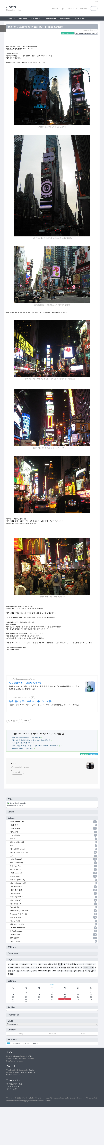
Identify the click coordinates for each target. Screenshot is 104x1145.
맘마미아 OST (53, 900)
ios (41, 967)
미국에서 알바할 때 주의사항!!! (22, 748)
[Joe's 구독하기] (8, 1043)
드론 (53, 845)
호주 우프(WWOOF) (53, 880)
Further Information (13, 1075)
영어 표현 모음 (79, 18)
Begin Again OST (53, 897)
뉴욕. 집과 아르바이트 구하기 (22, 743)
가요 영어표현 (53, 921)
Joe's (13, 763)
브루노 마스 (25, 971)
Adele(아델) (53, 907)
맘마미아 (33, 971)
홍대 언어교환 (79, 971)
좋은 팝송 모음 (53, 917)
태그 (11, 1084)
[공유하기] (14, 721)
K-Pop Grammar (53, 931)
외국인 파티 (42, 964)
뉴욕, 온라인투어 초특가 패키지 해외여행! (30, 701)
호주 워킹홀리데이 (71, 964)
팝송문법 (62, 967)
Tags (62, 8)
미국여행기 (52, 964)
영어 (49, 971)
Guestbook (72, 8)
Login (96, 1)
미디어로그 (18, 1084)
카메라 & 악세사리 (53, 842)
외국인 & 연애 (53, 941)
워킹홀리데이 (90, 964)
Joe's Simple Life (53, 822)
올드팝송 (33, 964)
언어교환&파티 (53, 938)
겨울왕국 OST (53, 893)
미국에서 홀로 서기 (50, 967)
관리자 (8, 1089)
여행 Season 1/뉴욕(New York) (85, 33)
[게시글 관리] (17, 721)
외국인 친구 (29, 22)
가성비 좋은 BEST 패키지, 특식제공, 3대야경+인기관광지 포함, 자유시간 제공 (44, 705)
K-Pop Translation (14, 22)
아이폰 (81, 964)
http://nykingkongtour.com (19, 679)
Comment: (93, 754)
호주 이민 (11, 18)
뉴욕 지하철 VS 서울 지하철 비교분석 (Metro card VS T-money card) (35, 746)
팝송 (60, 964)
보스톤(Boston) (53, 869)
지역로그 (9, 1086)
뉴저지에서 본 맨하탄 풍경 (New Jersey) (26, 737)
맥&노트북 (53, 832)
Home (55, 8)
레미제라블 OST (53, 904)
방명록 (16, 1086)
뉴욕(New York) (37, 734)
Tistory (31, 1056)
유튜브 (53, 839)
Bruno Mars (42, 971)
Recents (84, 8)
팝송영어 (70, 967)
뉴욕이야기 (25, 967)
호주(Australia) (53, 876)
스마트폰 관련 (53, 835)
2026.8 (52, 984)
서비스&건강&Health (53, 849)
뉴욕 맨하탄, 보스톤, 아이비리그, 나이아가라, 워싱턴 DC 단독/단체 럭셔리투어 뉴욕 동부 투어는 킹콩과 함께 (44, 687)
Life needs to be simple (20, 767)
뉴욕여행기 (35, 967)
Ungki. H (31, 1072)
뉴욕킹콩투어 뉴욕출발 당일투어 (25, 683)
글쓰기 (15, 1089)
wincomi (24, 1072)
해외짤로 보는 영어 (53, 924)
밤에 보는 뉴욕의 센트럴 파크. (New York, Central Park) (31, 740)
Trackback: (84, 754)
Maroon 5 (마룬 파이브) (53, 914)
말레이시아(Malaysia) (53, 883)
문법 (18, 971)
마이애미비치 (13, 964)
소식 (53, 856)
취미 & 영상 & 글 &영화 (53, 852)
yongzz (17, 1072)
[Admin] (93, 1)
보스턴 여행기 (24, 964)
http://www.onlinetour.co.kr (19, 697)
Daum (16, 1056)
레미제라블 (68, 971)
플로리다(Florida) (53, 863)
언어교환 (78, 967)
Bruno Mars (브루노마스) (53, 910)
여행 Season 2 (50, 18)
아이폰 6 (60, 971)
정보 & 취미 (23, 18)
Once (54, 971)
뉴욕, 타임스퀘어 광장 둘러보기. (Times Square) (36, 26)
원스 (13, 971)
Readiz (15, 1059)
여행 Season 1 (36, 18)
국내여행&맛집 (65, 18)
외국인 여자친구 (14, 967)
